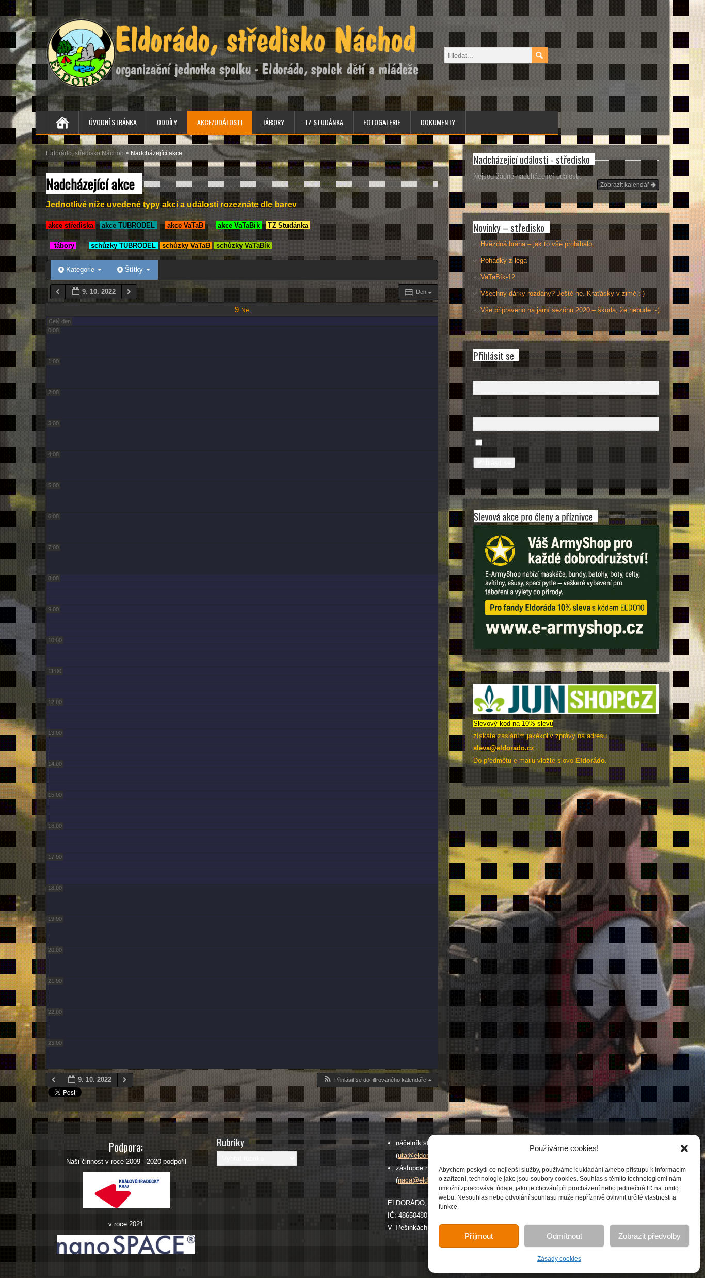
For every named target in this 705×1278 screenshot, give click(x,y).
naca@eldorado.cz (426, 1180)
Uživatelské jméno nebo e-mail (519, 371)
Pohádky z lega (503, 260)
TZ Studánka (324, 122)
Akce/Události (219, 122)
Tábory (273, 122)
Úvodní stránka (113, 122)
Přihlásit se (494, 463)
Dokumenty (438, 122)
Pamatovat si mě (511, 444)
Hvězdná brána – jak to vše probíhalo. (537, 244)
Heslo (481, 407)
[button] (684, 1148)
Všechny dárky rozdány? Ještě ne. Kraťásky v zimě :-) (562, 293)
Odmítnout (564, 1236)
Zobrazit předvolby (649, 1236)
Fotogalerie (381, 122)
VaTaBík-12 (497, 277)
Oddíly (167, 122)
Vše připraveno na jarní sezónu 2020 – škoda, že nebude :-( (569, 310)
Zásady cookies (559, 1259)
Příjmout (478, 1236)
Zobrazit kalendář (625, 184)
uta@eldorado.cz (423, 1155)
